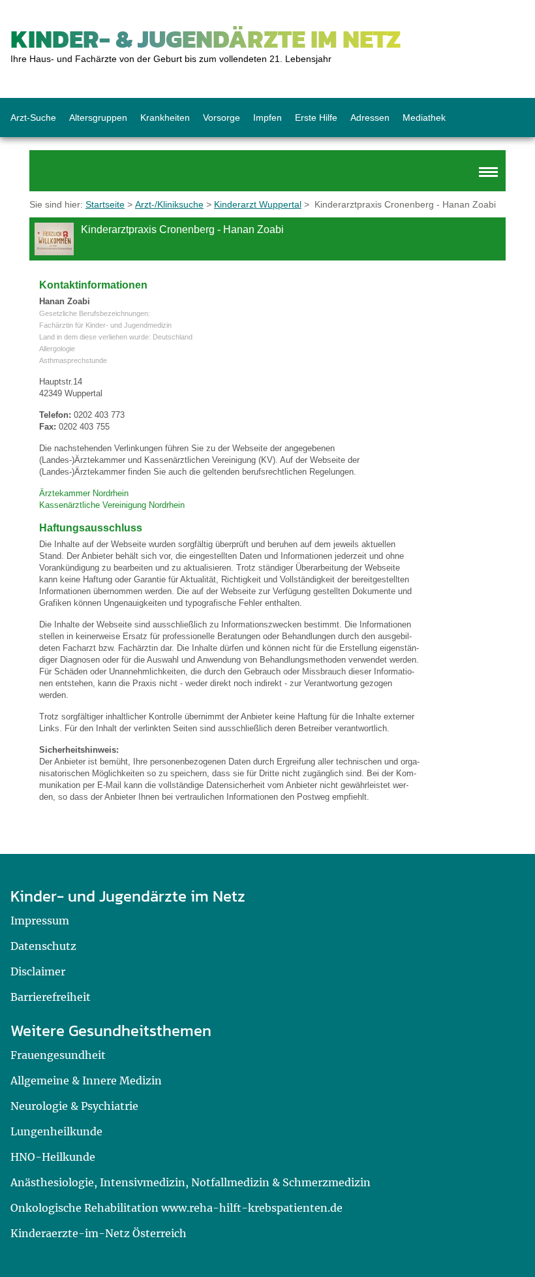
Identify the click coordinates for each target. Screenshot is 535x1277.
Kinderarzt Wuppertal (257, 204)
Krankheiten (165, 117)
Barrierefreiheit (50, 996)
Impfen (267, 117)
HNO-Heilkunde (52, 1156)
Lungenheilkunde (56, 1131)
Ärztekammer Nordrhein (84, 493)
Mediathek (424, 117)
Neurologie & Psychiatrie (74, 1105)
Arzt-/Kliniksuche (169, 204)
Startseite (105, 204)
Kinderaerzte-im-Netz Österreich (98, 1233)
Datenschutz (43, 946)
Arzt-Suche (33, 117)
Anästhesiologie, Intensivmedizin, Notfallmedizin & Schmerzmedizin (190, 1182)
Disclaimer (37, 971)
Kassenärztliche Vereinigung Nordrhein (112, 505)
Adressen (370, 117)
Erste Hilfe (316, 117)
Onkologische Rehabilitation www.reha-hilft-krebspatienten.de (176, 1207)
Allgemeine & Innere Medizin (86, 1080)
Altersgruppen (98, 117)
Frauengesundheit (58, 1055)
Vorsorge (221, 117)
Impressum (39, 920)
